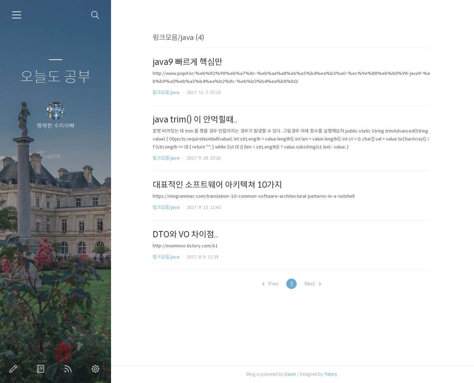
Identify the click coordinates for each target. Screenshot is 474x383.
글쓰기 (14, 369)
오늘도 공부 (55, 77)
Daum (290, 374)
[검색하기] (95, 15)
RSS (69, 369)
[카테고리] (16, 14)
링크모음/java (166, 92)
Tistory (330, 374)
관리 (96, 369)
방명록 (42, 369)
